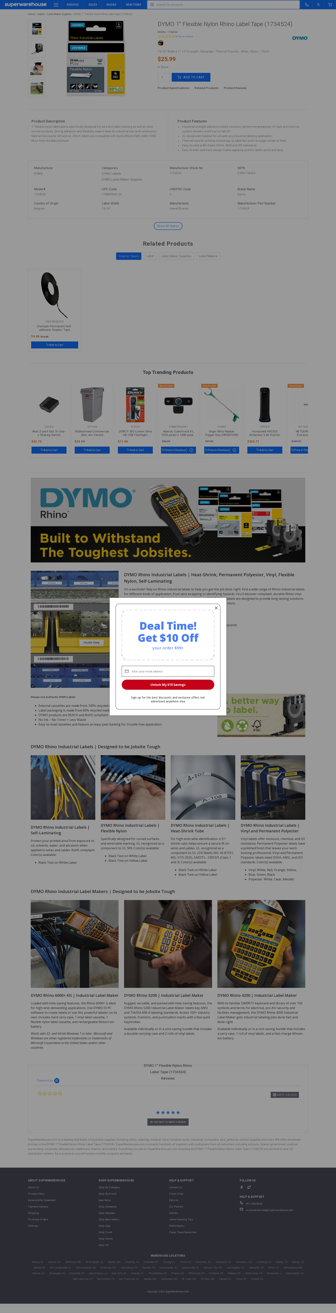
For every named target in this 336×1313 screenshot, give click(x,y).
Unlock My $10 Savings (168, 685)
